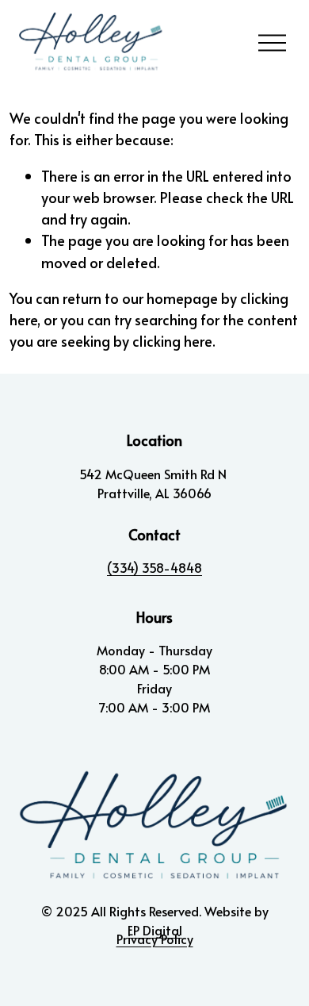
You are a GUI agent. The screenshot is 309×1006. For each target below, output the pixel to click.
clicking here (172, 341)
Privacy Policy (154, 938)
